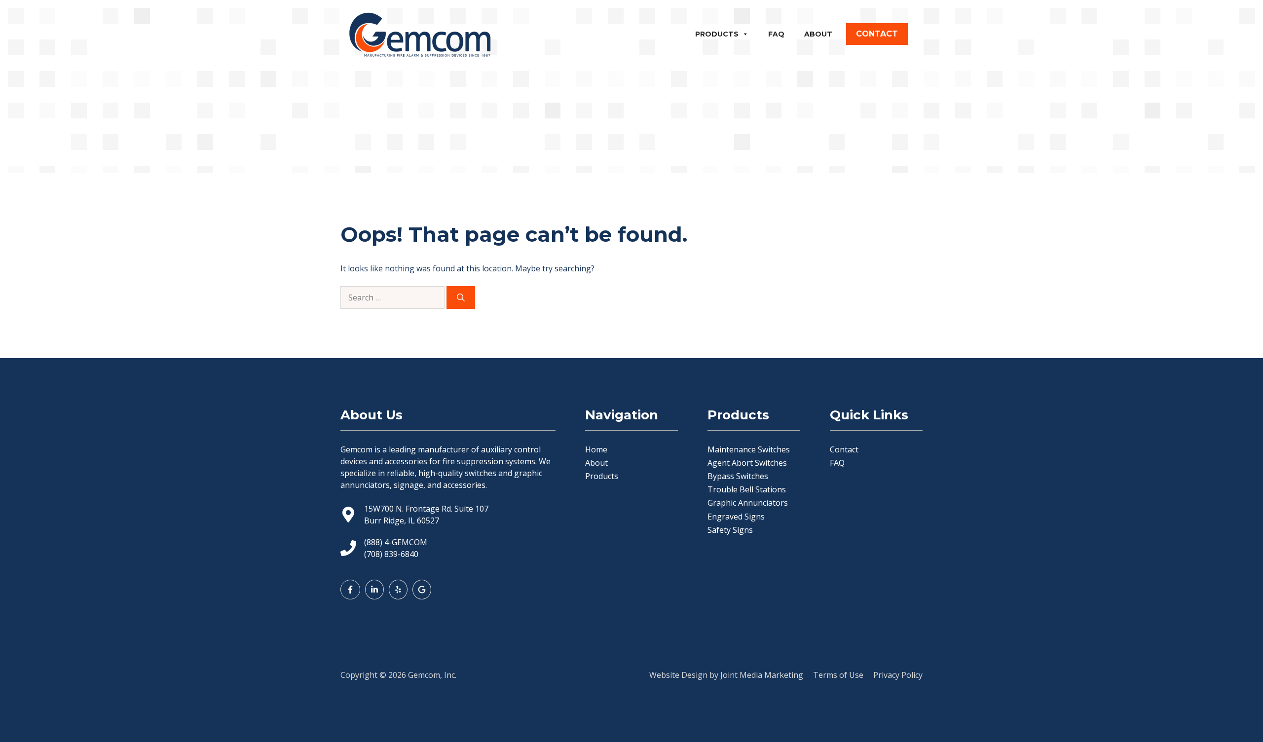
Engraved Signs (736, 516)
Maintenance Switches (748, 449)
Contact (844, 449)
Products (717, 34)
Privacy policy (898, 674)
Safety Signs (730, 529)
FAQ (776, 34)
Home (596, 449)
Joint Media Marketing (761, 674)
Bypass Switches (737, 476)
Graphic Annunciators (747, 502)
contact (877, 33)
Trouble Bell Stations (746, 489)
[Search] (460, 297)
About (818, 34)
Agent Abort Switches (747, 462)
